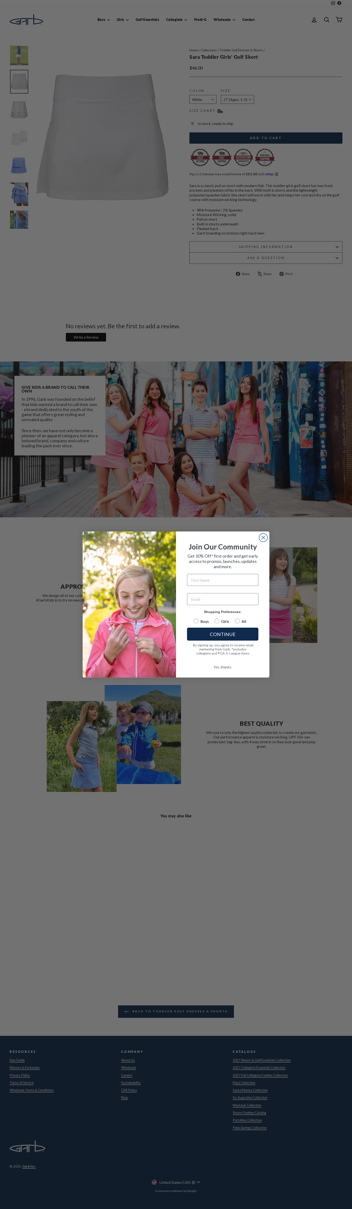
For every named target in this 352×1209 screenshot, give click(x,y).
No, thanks (223, 667)
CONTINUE (223, 634)
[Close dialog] (263, 537)
